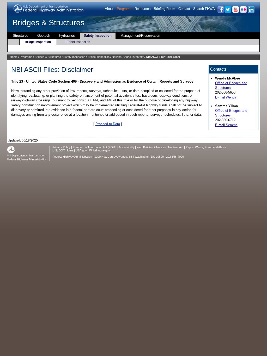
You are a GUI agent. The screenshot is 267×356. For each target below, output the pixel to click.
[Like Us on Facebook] (220, 11)
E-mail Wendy (225, 97)
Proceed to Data (107, 124)
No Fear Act (175, 147)
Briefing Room (164, 9)
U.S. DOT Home (62, 150)
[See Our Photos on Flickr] (243, 11)
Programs (124, 9)
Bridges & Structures (48, 22)
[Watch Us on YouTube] (235, 11)
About (109, 9)
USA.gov (81, 150)
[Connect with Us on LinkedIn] (250, 11)
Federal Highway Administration (72, 156)
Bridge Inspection (38, 42)
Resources (143, 9)
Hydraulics (67, 36)
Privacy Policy (61, 147)
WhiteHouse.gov (99, 150)
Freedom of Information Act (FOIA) (95, 147)
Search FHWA (204, 9)
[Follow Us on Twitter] (227, 11)
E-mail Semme (226, 125)
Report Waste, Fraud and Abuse (206, 147)
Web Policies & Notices (151, 147)
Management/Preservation (140, 36)
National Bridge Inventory (128, 56)
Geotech (43, 36)
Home (13, 56)
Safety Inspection (98, 36)
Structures (20, 36)
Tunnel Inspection (77, 42)
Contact (184, 9)
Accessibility (126, 147)
